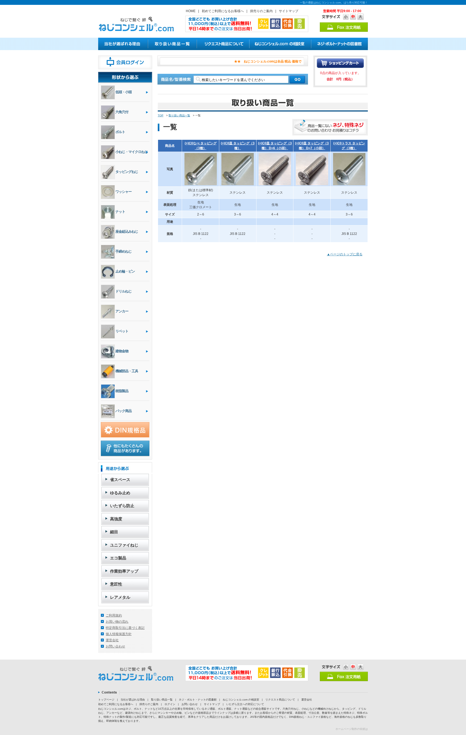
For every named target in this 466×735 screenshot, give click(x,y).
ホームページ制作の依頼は (351, 728)
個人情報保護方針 (119, 634)
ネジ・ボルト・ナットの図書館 (198, 699)
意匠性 (116, 584)
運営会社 (112, 640)
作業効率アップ (124, 571)
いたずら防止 (122, 505)
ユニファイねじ (124, 545)
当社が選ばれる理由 (133, 699)
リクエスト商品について (280, 699)
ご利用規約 (114, 615)
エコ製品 (118, 558)
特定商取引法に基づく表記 (125, 628)
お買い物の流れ (117, 621)
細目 (114, 532)
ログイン (170, 704)
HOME (191, 11)
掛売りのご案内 (261, 11)
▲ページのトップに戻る (344, 254)
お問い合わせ (115, 646)
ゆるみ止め (120, 492)
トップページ (106, 699)
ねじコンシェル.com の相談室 (241, 699)
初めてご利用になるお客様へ (223, 11)
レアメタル (120, 597)
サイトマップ (288, 11)
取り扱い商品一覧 (179, 115)
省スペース (120, 479)
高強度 (116, 519)
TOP (160, 115)
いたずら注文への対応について (245, 704)
